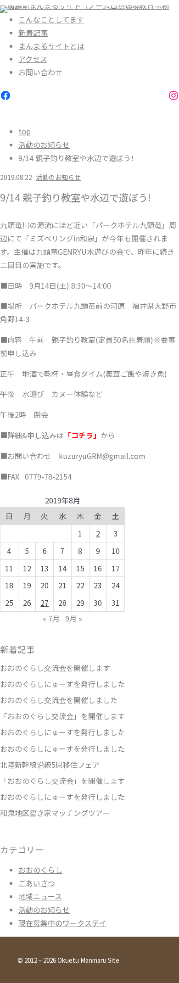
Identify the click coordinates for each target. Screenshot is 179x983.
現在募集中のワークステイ (62, 922)
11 (9, 568)
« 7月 (51, 618)
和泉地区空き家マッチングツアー (55, 813)
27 (44, 602)
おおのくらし (40, 869)
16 (98, 568)
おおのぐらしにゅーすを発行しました (62, 684)
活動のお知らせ (44, 144)
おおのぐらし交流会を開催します (55, 668)
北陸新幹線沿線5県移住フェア (50, 764)
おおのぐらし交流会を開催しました (58, 700)
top (24, 131)
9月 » (73, 618)
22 (80, 585)
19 (27, 585)
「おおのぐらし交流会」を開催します (62, 716)
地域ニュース (40, 896)
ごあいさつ (36, 882)
